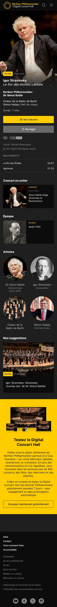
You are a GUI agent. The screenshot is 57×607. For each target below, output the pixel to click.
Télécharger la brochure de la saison (22, 584)
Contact (7, 541)
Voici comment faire (13, 545)
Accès (6, 565)
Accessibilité (9, 549)
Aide (5, 536)
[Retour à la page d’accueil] (21, 5)
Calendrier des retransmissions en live (22, 589)
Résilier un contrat (12, 573)
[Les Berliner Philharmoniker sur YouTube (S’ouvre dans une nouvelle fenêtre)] (15, 601)
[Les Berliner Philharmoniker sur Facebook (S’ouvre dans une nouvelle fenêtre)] (24, 601)
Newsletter (8, 556)
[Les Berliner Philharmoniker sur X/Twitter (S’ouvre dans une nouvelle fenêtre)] (32, 601)
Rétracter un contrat (13, 578)
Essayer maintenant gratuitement (28, 504)
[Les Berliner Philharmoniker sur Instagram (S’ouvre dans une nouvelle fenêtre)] (41, 601)
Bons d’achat (9, 569)
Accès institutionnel (13, 560)
